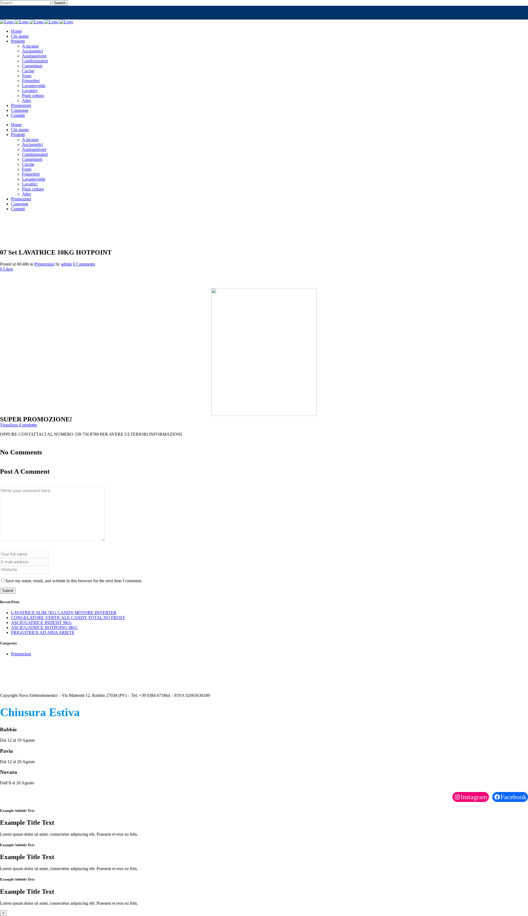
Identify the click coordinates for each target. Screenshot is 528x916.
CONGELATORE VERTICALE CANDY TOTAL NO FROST (68, 617)
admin (66, 264)
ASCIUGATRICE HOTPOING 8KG (44, 627)
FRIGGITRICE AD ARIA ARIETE (43, 632)
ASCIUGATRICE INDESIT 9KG (41, 622)
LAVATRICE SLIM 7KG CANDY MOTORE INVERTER (64, 612)
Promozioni (44, 264)
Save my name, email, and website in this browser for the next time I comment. (74, 580)
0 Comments (84, 264)
